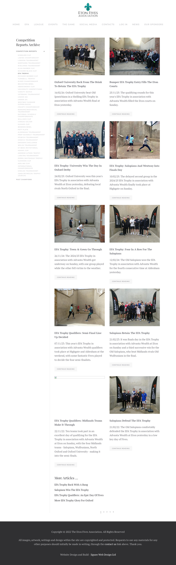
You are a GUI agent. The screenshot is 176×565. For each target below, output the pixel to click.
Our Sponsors (153, 24)
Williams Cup (24, 119)
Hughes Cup (24, 124)
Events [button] (53, 24)
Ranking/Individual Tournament (27, 111)
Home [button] (16, 24)
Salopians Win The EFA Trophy (71, 490)
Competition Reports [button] (26, 51)
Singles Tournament (28, 171)
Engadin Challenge (27, 142)
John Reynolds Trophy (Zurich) (29, 175)
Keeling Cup (24, 163)
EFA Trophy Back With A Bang (71, 484)
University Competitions (30, 89)
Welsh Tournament (27, 145)
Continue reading (66, 114)
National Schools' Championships (27, 115)
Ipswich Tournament (28, 137)
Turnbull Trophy (26, 79)
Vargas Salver (25, 122)
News (135, 24)
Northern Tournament (29, 63)
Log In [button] (123, 24)
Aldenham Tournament (29, 132)
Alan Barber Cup (26, 68)
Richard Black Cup (27, 71)
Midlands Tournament (29, 66)
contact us (110, 544)
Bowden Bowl (25, 127)
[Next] (113, 512)
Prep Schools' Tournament (31, 135)
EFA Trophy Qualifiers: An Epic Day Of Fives (79, 495)
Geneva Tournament (28, 140)
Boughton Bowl (26, 84)
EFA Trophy (23, 73)
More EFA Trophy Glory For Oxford (73, 500)
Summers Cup (24, 161)
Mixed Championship (28, 81)
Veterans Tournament (29, 94)
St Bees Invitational (28, 148)
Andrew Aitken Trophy (29, 153)
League (39, 24)
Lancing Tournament (28, 155)
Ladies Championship (28, 58)
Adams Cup (23, 150)
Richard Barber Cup (28, 76)
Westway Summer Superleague (26, 103)
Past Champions (24, 179)
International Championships (25, 167)
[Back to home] (88, 9)
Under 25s (23, 97)
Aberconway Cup (26, 86)
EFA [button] (27, 24)
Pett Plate (23, 129)
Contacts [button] (108, 24)
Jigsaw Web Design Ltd (103, 554)
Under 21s (23, 99)
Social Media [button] (88, 24)
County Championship (29, 107)
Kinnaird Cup (24, 55)
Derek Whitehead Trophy (30, 158)
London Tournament (28, 60)
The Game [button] (68, 24)
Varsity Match (25, 92)
